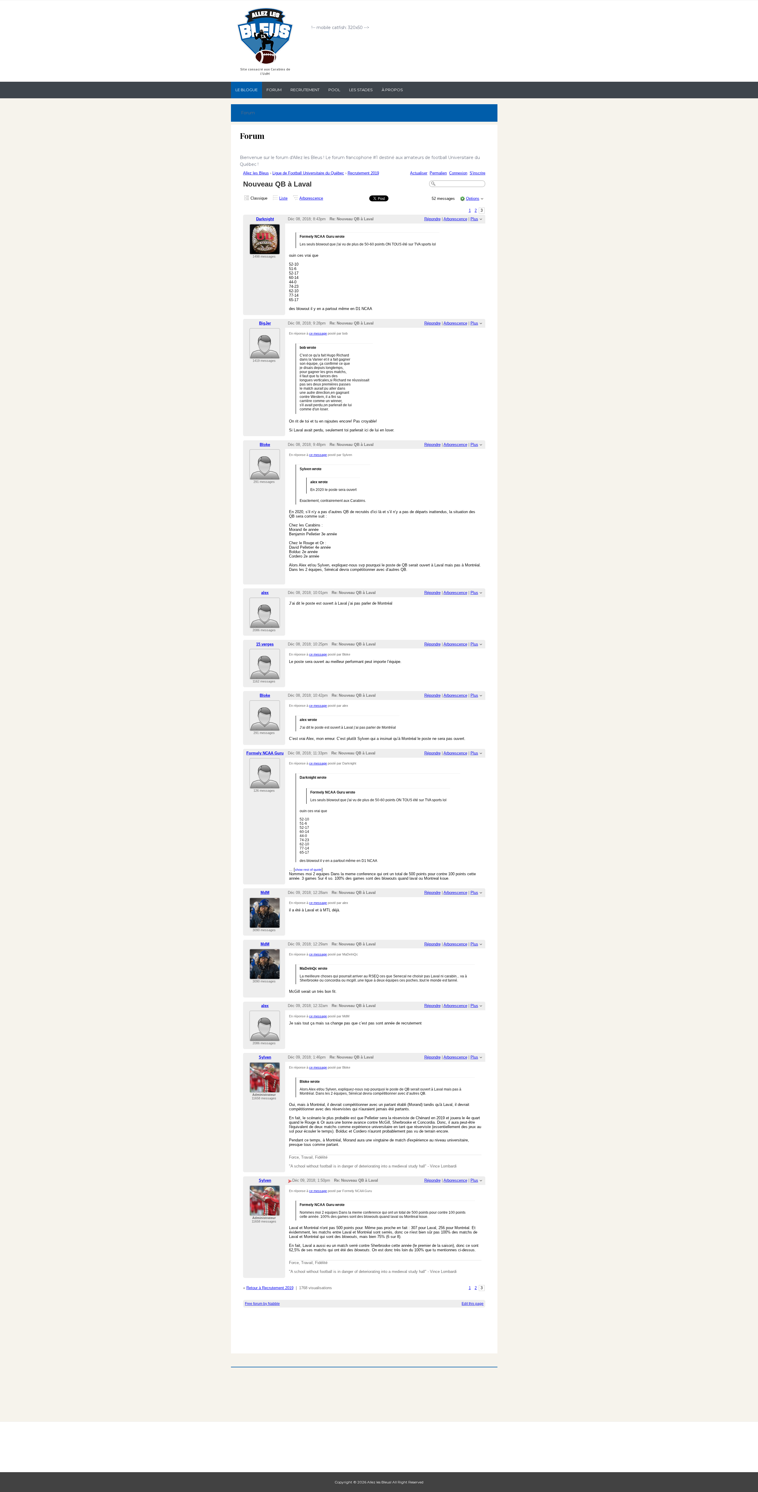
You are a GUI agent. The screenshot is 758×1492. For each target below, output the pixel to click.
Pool (334, 89)
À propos (392, 89)
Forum (274, 89)
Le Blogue (246, 89)
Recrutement (304, 89)
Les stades (361, 89)
